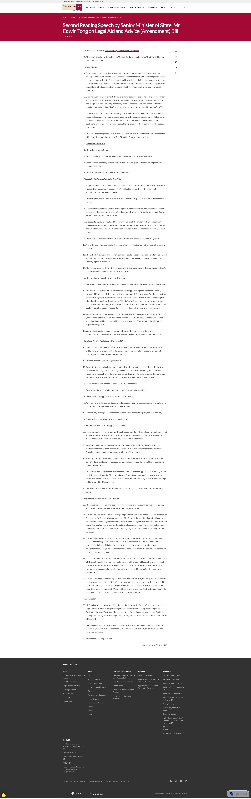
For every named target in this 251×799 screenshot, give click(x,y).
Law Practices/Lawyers (116, 8)
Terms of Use (124, 781)
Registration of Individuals (123, 682)
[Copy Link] (176, 56)
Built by (89, 793)
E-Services (151, 8)
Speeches (91, 711)
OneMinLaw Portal (170, 675)
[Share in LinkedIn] (176, 72)
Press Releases (93, 699)
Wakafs (66, 763)
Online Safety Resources (172, 733)
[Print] (176, 51)
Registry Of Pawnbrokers (173, 693)
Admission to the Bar (146, 675)
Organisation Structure (71, 686)
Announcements (94, 679)
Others (90, 691)
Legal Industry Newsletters (98, 687)
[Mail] (176, 61)
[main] (125, 335)
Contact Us (67, 697)
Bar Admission (136, 8)
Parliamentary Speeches (97, 695)
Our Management (69, 682)
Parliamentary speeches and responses (122, 50)
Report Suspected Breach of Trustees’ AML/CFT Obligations (74, 769)
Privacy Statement (112, 781)
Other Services (118, 686)
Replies (91, 707)
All (89, 675)
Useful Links (67, 701)
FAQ (171, 8)
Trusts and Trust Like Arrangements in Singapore (73, 745)
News (100, 8)
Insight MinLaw (94, 683)
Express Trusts (68, 753)
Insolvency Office (170, 679)
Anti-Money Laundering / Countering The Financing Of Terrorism (174, 720)
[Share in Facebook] (176, 66)
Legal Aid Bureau (169, 714)
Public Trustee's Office (172, 683)
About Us (89, 8)
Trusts (162, 8)
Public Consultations (96, 703)
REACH (82, 781)
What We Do (68, 693)
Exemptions (167, 704)
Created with (66, 793)
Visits (90, 714)
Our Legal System (69, 689)
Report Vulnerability (96, 781)
